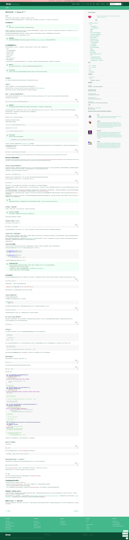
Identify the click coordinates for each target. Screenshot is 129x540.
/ (76, 99)
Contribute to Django (37, 522)
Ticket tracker (90, 101)
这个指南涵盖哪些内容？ (95, 27)
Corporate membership (116, 522)
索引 (89, 89)
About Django (7, 521)
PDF (98, 107)
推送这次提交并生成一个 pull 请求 (95, 53)
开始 (91, 78)
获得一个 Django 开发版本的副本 (95, 32)
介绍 (91, 24)
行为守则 (36, 80)
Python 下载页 (27, 66)
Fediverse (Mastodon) (89, 524)
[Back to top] (127, 538)
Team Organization (8, 524)
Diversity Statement (8, 529)
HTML (96, 107)
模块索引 (91, 89)
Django (8, 4)
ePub (100, 107)
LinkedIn (87, 527)
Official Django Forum (92, 97)
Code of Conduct (8, 527)
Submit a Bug (36, 524)
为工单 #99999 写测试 (94, 42)
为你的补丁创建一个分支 (94, 39)
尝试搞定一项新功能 (93, 37)
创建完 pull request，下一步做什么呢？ (97, 60)
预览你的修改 (92, 50)
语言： (125, 533)
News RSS (87, 529)
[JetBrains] (90, 124)
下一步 (91, 55)
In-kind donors (47, 534)
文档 (7, 8)
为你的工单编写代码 (93, 45)
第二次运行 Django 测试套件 (94, 47)
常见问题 (89, 85)
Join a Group (36, 521)
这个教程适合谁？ (94, 26)
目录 (90, 68)
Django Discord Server (92, 93)
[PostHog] (90, 144)
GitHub (87, 521)
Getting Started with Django (9, 522)
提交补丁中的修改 (93, 52)
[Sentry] (90, 117)
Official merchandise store (116, 524)
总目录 (90, 70)
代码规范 (91, 29)
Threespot (85, 535)
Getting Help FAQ (63, 521)
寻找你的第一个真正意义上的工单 (96, 58)
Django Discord (62, 522)
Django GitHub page (12, 467)
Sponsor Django (114, 521)
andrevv (92, 535)
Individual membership (37, 527)
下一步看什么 (94, 65)
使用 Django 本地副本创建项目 (96, 34)
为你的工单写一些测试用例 (94, 40)
